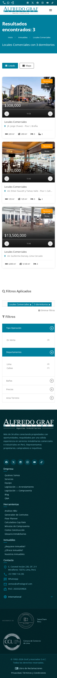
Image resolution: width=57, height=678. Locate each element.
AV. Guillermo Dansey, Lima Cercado (25, 256)
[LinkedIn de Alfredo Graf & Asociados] (27, 3)
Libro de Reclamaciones (28, 668)
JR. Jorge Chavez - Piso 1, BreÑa (22, 126)
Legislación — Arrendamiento (19, 486)
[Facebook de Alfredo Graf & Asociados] (37, 3)
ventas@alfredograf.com (20, 583)
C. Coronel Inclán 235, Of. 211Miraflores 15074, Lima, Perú (22, 568)
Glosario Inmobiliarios (15, 534)
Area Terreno (12, 398)
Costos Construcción (15, 530)
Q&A (7, 498)
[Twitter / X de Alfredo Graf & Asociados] (32, 3)
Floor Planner (11, 518)
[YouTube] (34, 462)
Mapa (28, 65)
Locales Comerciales (15, 121)
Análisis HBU (11, 510)
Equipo (8, 482)
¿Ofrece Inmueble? (14, 550)
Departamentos (13, 352)
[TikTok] (41, 462)
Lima (9, 364)
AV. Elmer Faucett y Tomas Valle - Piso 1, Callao (30, 191)
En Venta (11, 340)
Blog (7, 494)
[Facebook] (6, 462)
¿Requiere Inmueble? (15, 546)
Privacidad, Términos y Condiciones (28, 672)
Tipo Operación (13, 328)
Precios (9, 389)
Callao (10, 368)
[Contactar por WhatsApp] (8, 3)
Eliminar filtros (47, 310)
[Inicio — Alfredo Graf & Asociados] (21, 10)
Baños (9, 380)
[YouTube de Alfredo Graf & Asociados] (47, 3)
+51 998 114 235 (16, 574)
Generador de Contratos (16, 514)
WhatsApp (13, 578)
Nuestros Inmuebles (15, 554)
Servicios (9, 479)
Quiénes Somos (12, 475)
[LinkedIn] (20, 462)
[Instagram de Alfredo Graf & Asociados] (42, 3)
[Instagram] (27, 462)
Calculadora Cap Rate (15, 522)
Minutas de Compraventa (17, 526)
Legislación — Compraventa (18, 490)
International (28, 597)
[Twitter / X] (13, 462)
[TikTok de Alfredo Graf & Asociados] (52, 3)
